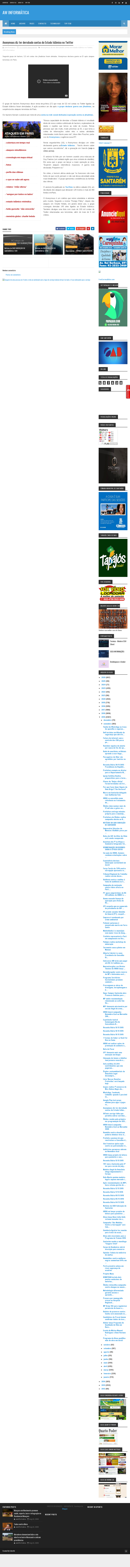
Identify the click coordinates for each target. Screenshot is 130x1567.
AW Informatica (8, 50)
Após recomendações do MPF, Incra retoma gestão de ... (115, 1183)
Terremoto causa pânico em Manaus (114, 948)
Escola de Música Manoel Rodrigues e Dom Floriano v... (114, 1332)
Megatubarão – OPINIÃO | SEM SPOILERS (79, 250)
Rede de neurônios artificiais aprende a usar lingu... (114, 752)
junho (106, 1359)
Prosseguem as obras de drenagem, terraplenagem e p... (115, 987)
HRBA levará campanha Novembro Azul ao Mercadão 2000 (115, 1126)
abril (106, 1366)
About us (20, 3)
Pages (32, 23)
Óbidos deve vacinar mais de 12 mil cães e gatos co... (114, 807)
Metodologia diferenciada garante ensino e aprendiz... (113, 1292)
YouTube (69, 187)
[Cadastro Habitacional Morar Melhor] (113, 69)
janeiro (107, 1377)
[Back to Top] (126, 1551)
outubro (107, 1344)
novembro (108, 723)
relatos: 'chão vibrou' (16, 187)
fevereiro (107, 1373)
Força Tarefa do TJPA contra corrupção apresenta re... (114, 869)
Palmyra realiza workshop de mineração (114, 942)
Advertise (5, 3)
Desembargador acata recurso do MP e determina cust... (115, 973)
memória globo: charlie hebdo (20, 216)
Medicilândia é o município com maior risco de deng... (114, 931)
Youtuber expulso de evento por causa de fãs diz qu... (114, 746)
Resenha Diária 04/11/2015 (113, 1202)
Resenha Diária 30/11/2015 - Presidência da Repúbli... (114, 765)
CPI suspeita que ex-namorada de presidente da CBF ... (115, 907)
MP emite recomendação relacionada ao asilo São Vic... (113, 1000)
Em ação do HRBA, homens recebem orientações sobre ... (115, 854)
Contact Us (13, 3)
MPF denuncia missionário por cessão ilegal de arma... (115, 1007)
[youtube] (126, 2)
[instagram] (115, 2)
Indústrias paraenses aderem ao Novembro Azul (114, 1150)
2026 (103, 677)
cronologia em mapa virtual (19, 157)
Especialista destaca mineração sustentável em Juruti (114, 862)
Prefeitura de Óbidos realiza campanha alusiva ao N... (114, 818)
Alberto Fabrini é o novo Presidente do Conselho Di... (113, 955)
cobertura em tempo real (18, 143)
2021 (103, 695)
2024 (103, 684)
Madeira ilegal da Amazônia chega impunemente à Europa (114, 1171)
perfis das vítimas (14, 172)
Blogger (64, 1508)
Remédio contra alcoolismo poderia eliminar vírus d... (114, 1133)
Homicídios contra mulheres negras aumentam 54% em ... (115, 1260)
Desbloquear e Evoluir (118, 661)
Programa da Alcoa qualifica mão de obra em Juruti (114, 1339)
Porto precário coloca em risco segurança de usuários (113, 1268)
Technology (55, 23)
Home (13, 23)
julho (106, 1355)
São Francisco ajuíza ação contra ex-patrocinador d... (115, 1144)
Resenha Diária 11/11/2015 (113, 1192)
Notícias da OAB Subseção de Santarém (114, 1206)
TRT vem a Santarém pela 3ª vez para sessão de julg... (114, 1164)
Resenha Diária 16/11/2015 (113, 1030)
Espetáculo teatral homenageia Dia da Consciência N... (111, 1021)
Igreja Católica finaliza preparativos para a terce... (115, 776)
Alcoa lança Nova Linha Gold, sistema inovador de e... (114, 1218)
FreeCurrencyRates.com (107, 279)
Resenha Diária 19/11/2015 (113, 1027)
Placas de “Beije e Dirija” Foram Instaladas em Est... (114, 782)
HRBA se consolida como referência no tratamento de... (114, 800)
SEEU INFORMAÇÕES (117, 651)
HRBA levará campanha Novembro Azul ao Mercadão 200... (115, 1014)
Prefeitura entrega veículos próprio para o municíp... (114, 812)
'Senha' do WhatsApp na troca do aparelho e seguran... (114, 727)
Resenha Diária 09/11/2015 (113, 1195)
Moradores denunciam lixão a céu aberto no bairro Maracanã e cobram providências (27, 1537)
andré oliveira (10, 244)
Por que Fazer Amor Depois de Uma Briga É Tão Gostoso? (115, 788)
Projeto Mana (108, 1273)
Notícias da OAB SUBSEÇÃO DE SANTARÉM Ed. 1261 (14, 249)
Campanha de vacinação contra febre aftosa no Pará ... (113, 887)
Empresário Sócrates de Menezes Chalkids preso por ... (115, 830)
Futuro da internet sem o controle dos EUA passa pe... (113, 740)
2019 (103, 702)
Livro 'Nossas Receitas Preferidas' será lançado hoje (113, 1081)
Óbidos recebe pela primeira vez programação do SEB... (114, 1120)
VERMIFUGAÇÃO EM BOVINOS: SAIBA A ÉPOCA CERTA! (114, 848)
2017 (103, 709)
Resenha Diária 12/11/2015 (113, 1188)
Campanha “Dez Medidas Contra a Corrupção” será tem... (114, 1224)
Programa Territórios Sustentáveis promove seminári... (113, 979)
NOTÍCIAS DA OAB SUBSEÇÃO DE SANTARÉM (114, 823)
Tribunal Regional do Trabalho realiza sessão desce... (115, 875)
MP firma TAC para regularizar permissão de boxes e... (115, 1307)
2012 (103, 1388)
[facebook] (112, 2)
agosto (107, 1351)
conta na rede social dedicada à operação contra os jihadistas (67, 115)
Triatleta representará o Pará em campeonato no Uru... (114, 937)
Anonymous (54, 137)
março (106, 1369)
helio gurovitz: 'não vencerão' (20, 209)
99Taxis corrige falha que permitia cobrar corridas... (114, 1114)
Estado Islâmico (68, 145)
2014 (103, 1381)
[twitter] (122, 2)
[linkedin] (119, 2)
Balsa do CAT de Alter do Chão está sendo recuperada (115, 837)
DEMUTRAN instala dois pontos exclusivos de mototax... (112, 1279)
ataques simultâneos (16, 150)
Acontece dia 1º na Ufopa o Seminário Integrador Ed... (114, 842)
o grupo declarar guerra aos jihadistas (74, 106)
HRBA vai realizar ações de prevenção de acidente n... (114, 1044)
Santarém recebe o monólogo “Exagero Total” (115, 1242)
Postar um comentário (13, 274)
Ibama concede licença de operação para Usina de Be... (113, 900)
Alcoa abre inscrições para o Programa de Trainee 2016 (114, 1236)
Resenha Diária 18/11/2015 (113, 1034)
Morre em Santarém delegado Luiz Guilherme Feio (114, 793)
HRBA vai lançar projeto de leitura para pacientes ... (114, 1212)
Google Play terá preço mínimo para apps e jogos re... (114, 1102)
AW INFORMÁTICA (16, 12)
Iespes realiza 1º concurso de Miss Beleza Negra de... (114, 1087)
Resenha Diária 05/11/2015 (113, 1198)
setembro (108, 1348)
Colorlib (12, 1551)
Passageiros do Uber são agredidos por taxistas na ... (114, 759)
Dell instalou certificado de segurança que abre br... (114, 733)
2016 (103, 713)
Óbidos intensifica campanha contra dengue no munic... (114, 1285)
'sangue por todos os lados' (19, 194)
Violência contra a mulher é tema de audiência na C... (114, 880)
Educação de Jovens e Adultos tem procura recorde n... (115, 1059)
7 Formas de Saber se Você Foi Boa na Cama (115, 1038)
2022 (103, 691)
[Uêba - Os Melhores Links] (106, 132)
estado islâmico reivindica (18, 202)
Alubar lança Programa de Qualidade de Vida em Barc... (113, 1324)
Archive (22, 23)
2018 (103, 706)
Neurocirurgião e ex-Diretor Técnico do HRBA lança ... (114, 967)
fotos (8, 165)
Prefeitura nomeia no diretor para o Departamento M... (114, 771)
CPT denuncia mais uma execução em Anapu (112, 1053)
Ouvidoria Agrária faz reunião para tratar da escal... (115, 1231)
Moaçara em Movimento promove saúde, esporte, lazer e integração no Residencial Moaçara (27, 1513)
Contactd (42, 23)
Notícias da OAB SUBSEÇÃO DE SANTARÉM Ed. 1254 (45, 249)
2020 (103, 699)
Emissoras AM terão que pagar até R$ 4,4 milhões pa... (115, 961)
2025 (103, 681)
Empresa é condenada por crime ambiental (113, 918)
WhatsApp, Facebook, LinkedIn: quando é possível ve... (115, 1094)
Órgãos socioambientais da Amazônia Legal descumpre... (114, 1073)
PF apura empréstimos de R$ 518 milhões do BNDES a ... (114, 893)
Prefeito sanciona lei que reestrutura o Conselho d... (115, 1139)
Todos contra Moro (21, 1524)
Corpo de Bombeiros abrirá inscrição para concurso (114, 1248)
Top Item (27, 3)
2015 (103, 717)
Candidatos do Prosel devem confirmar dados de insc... (114, 1318)
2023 (103, 688)
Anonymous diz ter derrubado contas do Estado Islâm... (115, 1108)
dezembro (108, 720)
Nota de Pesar (108, 1049)
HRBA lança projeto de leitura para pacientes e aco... (115, 1155)
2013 (103, 1385)
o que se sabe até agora (17, 179)
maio (106, 1362)
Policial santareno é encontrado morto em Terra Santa (115, 925)
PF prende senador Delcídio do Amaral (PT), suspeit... (114, 912)
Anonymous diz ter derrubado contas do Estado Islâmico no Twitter (66, 47)
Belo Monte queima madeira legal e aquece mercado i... (114, 1178)
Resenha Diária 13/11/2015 (113, 1160)
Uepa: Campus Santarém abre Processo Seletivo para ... (114, 994)
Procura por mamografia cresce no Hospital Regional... (113, 1300)
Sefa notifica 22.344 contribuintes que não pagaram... (113, 1065)
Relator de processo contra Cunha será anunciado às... (114, 1312)
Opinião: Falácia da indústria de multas (114, 1253)
